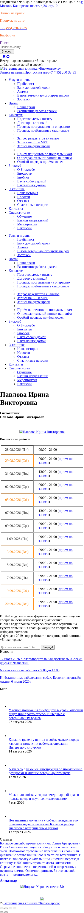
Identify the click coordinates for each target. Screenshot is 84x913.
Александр (8, 880)
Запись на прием (12, 13)
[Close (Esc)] (1, 908)
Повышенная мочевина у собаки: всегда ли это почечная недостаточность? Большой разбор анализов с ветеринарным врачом (43, 824)
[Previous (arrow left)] (1, 912)
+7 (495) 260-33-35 (62, 72)
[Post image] (15, 706)
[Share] (6, 908)
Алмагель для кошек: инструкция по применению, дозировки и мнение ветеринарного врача (46, 771)
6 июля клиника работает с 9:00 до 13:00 (29, 670)
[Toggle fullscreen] (10, 908)
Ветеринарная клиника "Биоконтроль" (31, 903)
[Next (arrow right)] (6, 912)
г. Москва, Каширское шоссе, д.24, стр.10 (41, 4)
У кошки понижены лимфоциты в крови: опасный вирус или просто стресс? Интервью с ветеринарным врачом (46, 714)
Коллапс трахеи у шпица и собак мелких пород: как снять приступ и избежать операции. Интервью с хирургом (44, 743)
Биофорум (7, 35)
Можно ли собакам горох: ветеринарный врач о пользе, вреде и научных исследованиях (44, 796)
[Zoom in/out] (14, 908)
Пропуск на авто (12, 20)
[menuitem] (19, 80)
